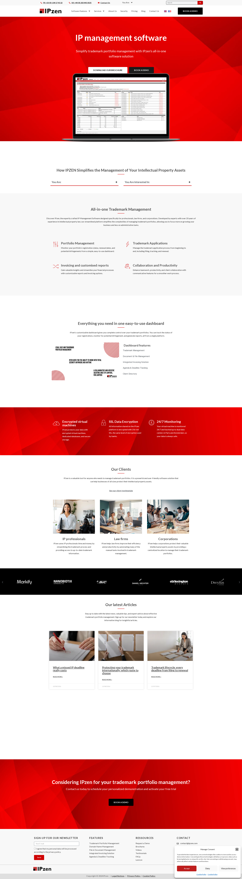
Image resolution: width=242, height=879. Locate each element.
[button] (237, 849)
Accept (187, 868)
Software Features (79, 11)
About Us (112, 11)
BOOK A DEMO (141, 70)
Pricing (134, 11)
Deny (207, 868)
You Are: (125, 2)
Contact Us (154, 11)
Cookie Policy (201, 874)
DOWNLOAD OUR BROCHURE (107, 70)
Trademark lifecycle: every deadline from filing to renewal (169, 669)
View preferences (228, 868)
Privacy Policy (134, 876)
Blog (143, 11)
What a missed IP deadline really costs (68, 669)
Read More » (58, 677)
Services (97, 11)
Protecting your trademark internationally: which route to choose (120, 670)
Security (124, 11)
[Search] (200, 3)
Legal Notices (118, 876)
